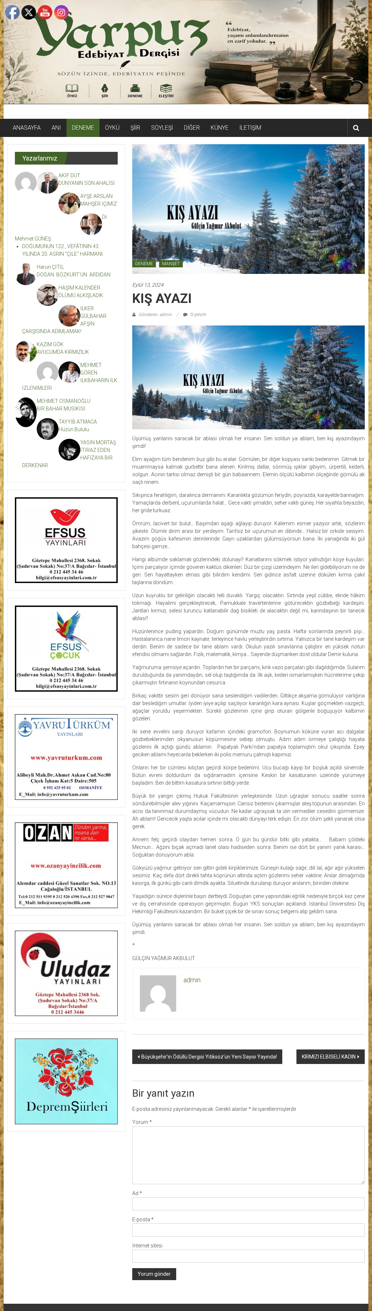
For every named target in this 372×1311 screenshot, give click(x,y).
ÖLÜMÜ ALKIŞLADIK (80, 295)
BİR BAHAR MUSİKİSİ (61, 409)
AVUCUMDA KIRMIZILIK (64, 352)
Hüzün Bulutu (73, 429)
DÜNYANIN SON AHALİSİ (87, 183)
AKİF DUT (69, 175)
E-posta (143, 1219)
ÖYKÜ (112, 127)
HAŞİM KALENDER (79, 288)
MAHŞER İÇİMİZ (98, 204)
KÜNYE (220, 127)
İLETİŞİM (250, 127)
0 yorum (197, 314)
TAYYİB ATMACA (77, 422)
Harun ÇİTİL (50, 267)
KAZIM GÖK (50, 344)
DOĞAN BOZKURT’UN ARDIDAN (73, 275)
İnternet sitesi (147, 1246)
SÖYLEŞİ (162, 127)
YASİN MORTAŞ (98, 442)
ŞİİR (135, 127)
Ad (137, 1193)
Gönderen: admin (155, 314)
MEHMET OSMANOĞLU (63, 401)
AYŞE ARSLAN (96, 196)
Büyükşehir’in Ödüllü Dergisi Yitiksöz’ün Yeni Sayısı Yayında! (209, 1057)
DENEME (83, 127)
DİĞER (192, 127)
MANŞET (171, 263)
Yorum (142, 1122)
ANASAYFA (27, 127)
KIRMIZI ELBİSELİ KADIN (329, 1057)
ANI (56, 127)
